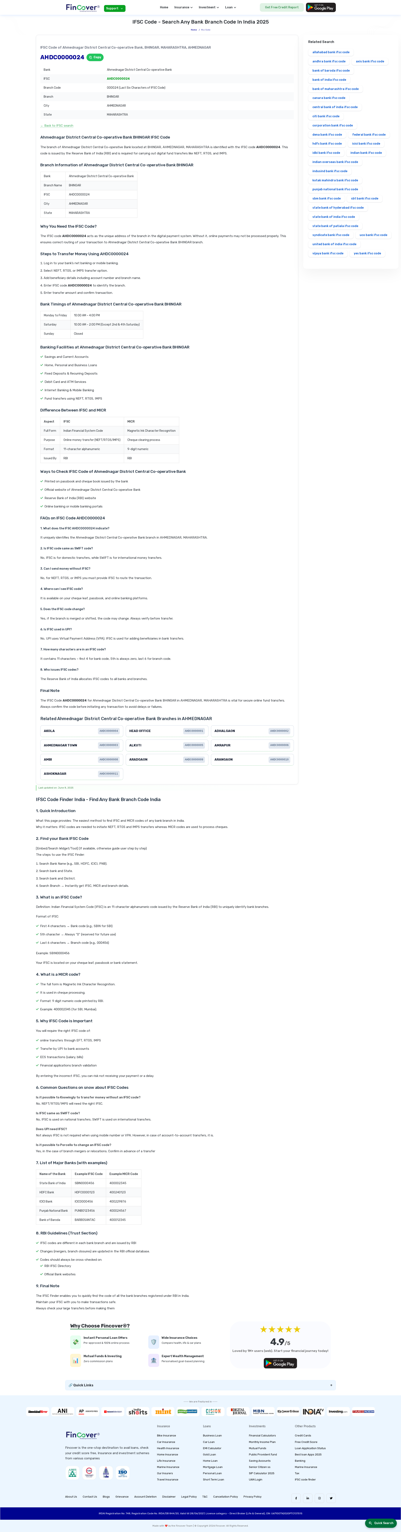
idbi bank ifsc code (326, 153)
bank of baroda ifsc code (331, 70)
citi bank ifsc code (325, 116)
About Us (71, 1496)
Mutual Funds (257, 1448)
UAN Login (255, 1479)
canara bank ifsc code (328, 98)
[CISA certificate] (89, 1472)
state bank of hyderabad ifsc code (338, 207)
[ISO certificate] (122, 1472)
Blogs (106, 1496)
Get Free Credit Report (282, 7)
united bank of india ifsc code (334, 244)
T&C (205, 1496)
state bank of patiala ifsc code (335, 226)
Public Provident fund (263, 1454)
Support (112, 8)
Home (164, 7)
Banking (300, 1460)
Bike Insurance (166, 1435)
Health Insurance (168, 1448)
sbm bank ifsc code (326, 198)
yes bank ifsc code (367, 253)
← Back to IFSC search (56, 125)
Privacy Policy (252, 1496)
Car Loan (209, 1442)
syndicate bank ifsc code (330, 235)
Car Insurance (166, 1442)
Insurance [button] (181, 7)
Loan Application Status (310, 1448)
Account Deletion (145, 1496)
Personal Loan (212, 1473)
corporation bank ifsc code (332, 125)
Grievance (122, 1496)
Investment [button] (207, 7)
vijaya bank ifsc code (327, 253)
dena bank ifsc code (327, 134)
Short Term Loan (213, 1479)
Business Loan (212, 1435)
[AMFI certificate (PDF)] (72, 1472)
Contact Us (90, 1496)
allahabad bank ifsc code (330, 52)
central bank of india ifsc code (335, 107)
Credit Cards (303, 1435)
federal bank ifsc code (369, 134)
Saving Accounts (260, 1460)
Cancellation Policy (225, 1496)
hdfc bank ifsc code (327, 143)
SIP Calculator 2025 (261, 1473)
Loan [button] (229, 7)
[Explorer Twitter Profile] (331, 1498)
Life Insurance (166, 1460)
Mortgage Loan (213, 1467)
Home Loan (210, 1460)
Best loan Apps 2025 (308, 1454)
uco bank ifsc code (373, 235)
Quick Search (383, 1523)
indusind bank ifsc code (329, 171)
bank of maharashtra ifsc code (335, 89)
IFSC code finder (305, 1479)
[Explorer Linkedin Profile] (307, 1498)
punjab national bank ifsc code (335, 189)
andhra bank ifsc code (328, 61)
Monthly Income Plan (262, 1442)
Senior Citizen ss (259, 1467)
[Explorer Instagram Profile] (319, 1498)
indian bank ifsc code (366, 153)
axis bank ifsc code (370, 61)
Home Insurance (167, 1454)
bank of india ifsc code (329, 80)
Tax (297, 1473)
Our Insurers (165, 1473)
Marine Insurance (168, 1467)
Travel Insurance (167, 1479)
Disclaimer (169, 1496)
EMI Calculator (212, 1448)
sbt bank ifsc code (364, 198)
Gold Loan (209, 1454)
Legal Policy (189, 1496)
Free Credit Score (306, 1442)
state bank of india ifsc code (333, 217)
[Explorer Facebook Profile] (296, 1498)
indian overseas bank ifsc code (335, 162)
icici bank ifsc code (366, 143)
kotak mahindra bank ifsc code (335, 180)
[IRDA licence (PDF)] (106, 1472)
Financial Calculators (262, 1435)
